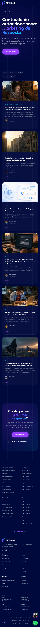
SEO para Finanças (25, 501)
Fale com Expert (11, 52)
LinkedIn (23, 580)
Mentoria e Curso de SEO (7, 516)
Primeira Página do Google (8, 492)
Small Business (6, 562)
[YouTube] (9, 550)
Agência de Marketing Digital (9, 470)
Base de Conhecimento (8, 580)
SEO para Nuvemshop (26, 516)
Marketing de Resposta (9, 76)
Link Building (19, 72)
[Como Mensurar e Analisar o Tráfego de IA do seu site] (20, 206)
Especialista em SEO (6, 489)
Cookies (26, 623)
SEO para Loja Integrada (26, 523)
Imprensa (23, 562)
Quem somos (24, 558)
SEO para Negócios (25, 513)
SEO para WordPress (25, 479)
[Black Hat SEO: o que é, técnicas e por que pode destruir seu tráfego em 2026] (20, 361)
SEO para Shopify (25, 476)
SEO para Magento (25, 489)
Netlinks (4, 11)
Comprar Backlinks (25, 470)
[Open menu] (36, 3)
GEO (4, 72)
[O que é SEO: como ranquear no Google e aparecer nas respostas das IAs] (20, 310)
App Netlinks (5, 586)
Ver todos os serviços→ (20, 531)
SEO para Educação (25, 507)
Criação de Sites (6, 497)
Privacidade (14, 623)
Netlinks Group (26, 620)
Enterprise (5, 565)
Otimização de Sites (6, 483)
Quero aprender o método (20, 442)
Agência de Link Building (7, 476)
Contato (23, 571)
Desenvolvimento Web (7, 507)
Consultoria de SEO (6, 479)
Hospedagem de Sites (7, 510)
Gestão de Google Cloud (7, 513)
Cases (23, 565)
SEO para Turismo (25, 510)
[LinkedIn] (3, 550)
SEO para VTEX (24, 483)
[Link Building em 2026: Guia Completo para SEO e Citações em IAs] (20, 155)
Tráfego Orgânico (6, 486)
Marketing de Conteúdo (26, 473)
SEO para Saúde (24, 497)
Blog (22, 568)
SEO (11, 72)
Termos (21, 623)
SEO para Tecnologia (25, 504)
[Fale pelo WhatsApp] (35, 623)
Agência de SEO (5, 473)
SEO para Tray (24, 520)
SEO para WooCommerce (27, 486)
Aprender (4, 568)
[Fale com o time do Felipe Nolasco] (35, 615)
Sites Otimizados (6, 504)
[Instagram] (6, 550)
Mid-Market (5, 558)
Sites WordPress (6, 501)
